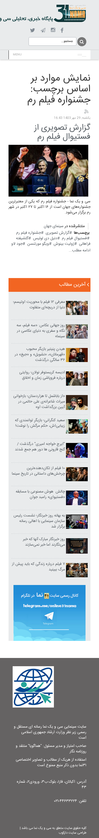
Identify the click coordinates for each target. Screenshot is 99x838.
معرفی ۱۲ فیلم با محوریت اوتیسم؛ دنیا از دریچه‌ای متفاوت (39, 304)
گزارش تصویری (57, 233)
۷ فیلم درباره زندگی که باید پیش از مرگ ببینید (38, 566)
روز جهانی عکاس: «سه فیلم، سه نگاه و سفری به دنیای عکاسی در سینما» (40, 331)
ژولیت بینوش (64, 244)
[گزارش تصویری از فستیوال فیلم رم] (48, 171)
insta (53, 30)
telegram (43, 30)
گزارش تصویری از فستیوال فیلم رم (62, 132)
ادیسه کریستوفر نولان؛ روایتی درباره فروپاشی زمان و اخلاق (42, 375)
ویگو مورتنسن (38, 244)
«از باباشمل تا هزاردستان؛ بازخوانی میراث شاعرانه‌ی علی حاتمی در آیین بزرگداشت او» (39, 401)
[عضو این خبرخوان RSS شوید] (86, 112)
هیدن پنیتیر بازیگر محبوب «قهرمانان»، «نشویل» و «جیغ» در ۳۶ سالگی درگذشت (40, 354)
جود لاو (17, 244)
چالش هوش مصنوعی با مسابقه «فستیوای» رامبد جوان (40, 494)
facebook (62, 30)
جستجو (81, 41)
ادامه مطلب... (79, 250)
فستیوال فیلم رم (74, 238)
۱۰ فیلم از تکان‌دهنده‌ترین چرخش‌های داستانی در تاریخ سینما (38, 471)
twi (32, 30)
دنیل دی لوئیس (45, 238)
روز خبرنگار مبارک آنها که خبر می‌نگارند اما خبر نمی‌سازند (44, 542)
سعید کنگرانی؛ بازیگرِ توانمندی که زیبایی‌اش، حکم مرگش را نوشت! (40, 423)
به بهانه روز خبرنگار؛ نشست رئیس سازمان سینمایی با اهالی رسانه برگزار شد (39, 521)
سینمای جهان (54, 226)
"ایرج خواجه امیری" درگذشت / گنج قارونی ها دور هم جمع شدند (40, 446)
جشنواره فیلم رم (28, 233)
